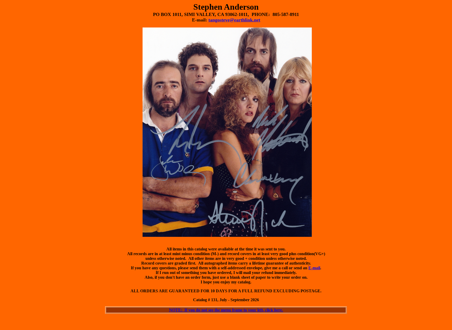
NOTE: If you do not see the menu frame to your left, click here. (226, 310)
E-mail (314, 268)
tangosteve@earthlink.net (234, 20)
